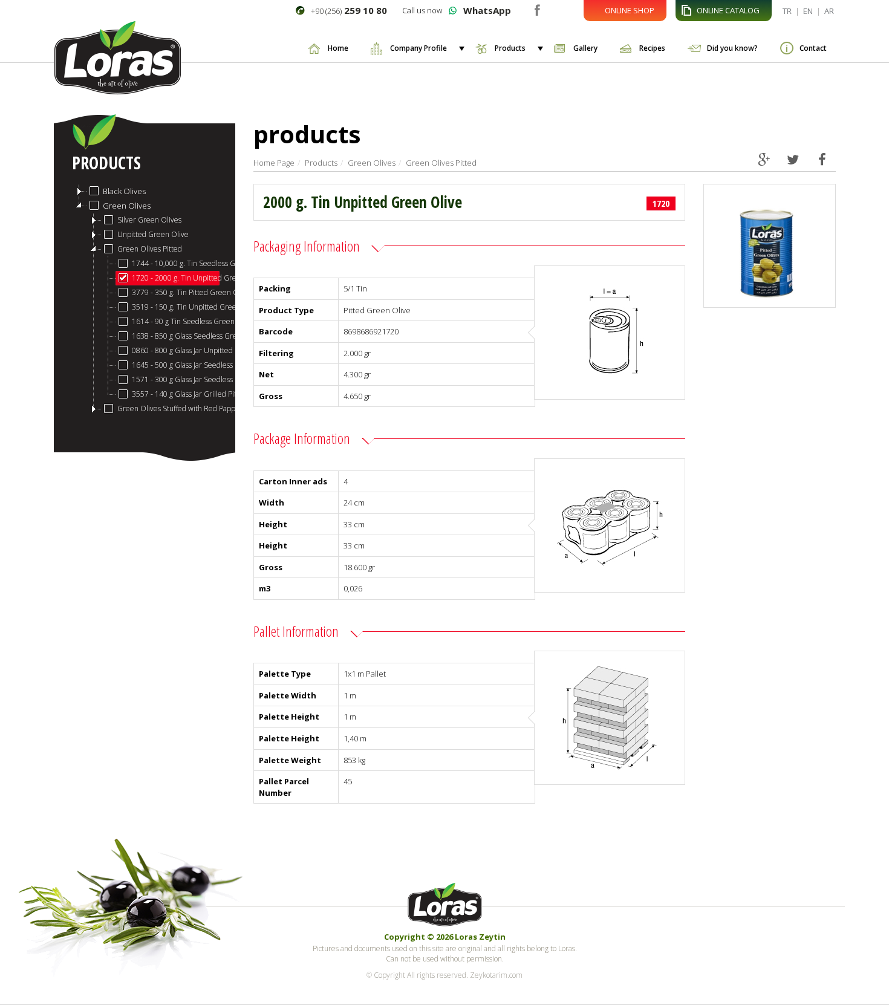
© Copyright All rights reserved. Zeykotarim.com (444, 975)
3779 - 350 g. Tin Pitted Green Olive (176, 292)
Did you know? (732, 48)
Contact (813, 48)
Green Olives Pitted (149, 249)
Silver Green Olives (149, 220)
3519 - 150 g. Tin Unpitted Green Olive (176, 307)
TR (787, 10)
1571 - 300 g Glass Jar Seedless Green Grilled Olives (176, 379)
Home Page (274, 162)
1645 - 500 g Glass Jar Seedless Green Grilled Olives (176, 365)
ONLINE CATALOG (728, 10)
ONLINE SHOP (629, 10)
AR (829, 10)
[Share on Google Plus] (764, 159)
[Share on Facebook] (822, 159)
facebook (536, 9)
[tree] (145, 300)
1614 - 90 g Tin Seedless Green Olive (176, 321)
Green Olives (127, 205)
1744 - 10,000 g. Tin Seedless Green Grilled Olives (176, 263)
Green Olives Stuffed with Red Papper (168, 408)
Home (338, 48)
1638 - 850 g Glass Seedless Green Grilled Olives (176, 336)
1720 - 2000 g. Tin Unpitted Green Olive (176, 278)
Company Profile (418, 48)
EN (808, 10)
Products (510, 48)
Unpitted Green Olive (153, 234)
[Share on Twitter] (793, 159)
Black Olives (124, 191)
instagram (554, 9)
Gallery (585, 48)
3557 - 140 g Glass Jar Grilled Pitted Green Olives (176, 394)
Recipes (652, 48)
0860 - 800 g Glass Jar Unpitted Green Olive (176, 350)
